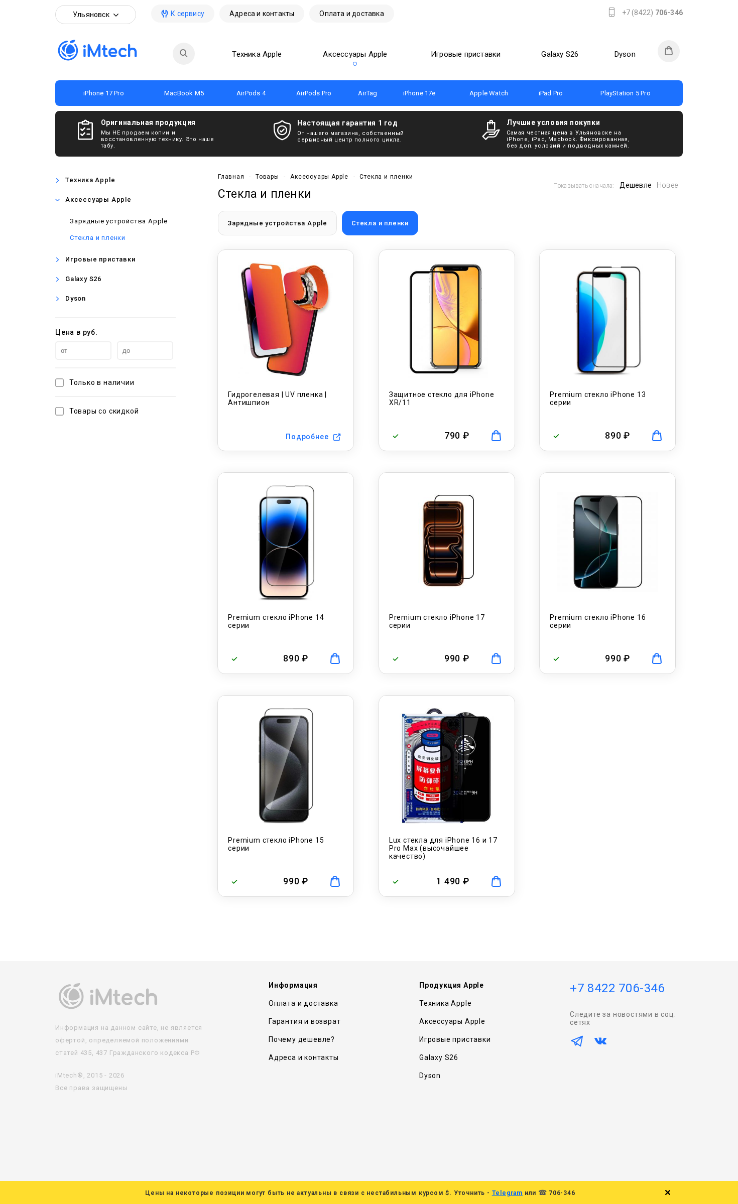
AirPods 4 (251, 93)
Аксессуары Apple (355, 54)
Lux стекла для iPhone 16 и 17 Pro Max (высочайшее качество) (443, 848)
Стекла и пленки (98, 237)
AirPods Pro (313, 93)
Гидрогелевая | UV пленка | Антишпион (277, 398)
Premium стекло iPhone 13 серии (598, 398)
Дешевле (636, 185)
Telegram (507, 1192)
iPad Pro (551, 93)
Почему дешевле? (302, 1039)
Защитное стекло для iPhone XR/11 (442, 398)
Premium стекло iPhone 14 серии (276, 621)
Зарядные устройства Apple (119, 221)
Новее (667, 185)
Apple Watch (488, 93)
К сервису (187, 14)
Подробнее (307, 437)
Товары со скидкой (104, 411)
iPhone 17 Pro (103, 93)
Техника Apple (257, 54)
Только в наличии (102, 382)
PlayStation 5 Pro (625, 93)
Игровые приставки (466, 54)
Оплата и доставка (351, 14)
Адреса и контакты (261, 14)
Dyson (625, 54)
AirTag (367, 93)
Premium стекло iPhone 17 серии (437, 621)
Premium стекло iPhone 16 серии (598, 621)
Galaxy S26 (559, 54)
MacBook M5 (184, 93)
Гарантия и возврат (304, 1021)
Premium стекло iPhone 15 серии (276, 844)
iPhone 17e (419, 93)
